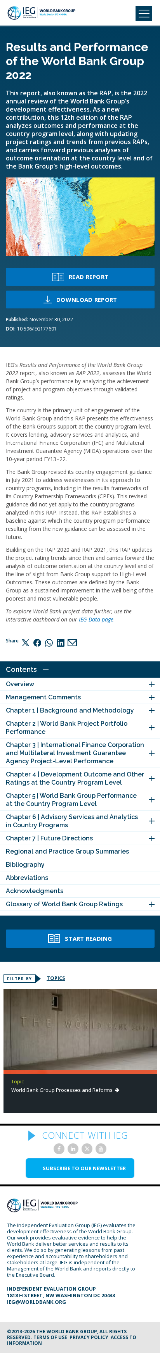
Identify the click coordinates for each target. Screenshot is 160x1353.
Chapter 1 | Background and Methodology (70, 710)
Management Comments (43, 697)
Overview (20, 684)
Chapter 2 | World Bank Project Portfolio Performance (66, 727)
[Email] (72, 642)
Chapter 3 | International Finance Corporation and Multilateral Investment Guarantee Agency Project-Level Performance (75, 753)
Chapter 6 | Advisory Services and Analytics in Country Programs (72, 821)
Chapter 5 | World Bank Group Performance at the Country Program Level (71, 799)
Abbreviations (27, 877)
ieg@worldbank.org (36, 1301)
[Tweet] (25, 642)
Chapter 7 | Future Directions (49, 838)
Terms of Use (50, 1337)
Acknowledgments (34, 891)
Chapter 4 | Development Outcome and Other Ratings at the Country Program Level (75, 778)
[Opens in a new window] (59, 1148)
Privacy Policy (89, 1337)
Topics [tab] (56, 977)
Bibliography (25, 864)
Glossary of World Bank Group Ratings (64, 904)
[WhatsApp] (49, 642)
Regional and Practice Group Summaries (67, 851)
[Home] (41, 13)
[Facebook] (37, 642)
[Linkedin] (60, 642)
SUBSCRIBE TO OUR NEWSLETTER (84, 1168)
